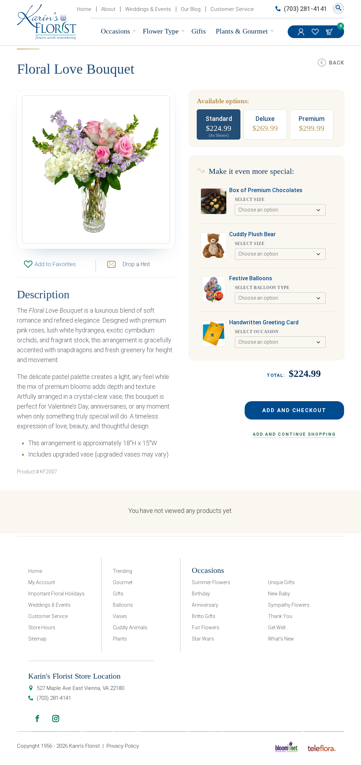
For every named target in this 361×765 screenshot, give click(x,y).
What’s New (281, 639)
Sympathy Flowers (289, 605)
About (108, 9)
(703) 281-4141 (305, 8)
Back (336, 63)
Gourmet (123, 582)
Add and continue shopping (294, 434)
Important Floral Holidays (56, 593)
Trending (122, 571)
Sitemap (37, 639)
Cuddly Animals (130, 627)
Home (84, 9)
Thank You (280, 616)
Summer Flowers (211, 582)
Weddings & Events (148, 9)
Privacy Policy (122, 746)
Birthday (201, 593)
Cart (330, 31)
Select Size (249, 199)
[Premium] (311, 124)
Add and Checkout (294, 410)
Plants (120, 639)
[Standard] (218, 124)
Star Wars (203, 639)
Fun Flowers (205, 627)
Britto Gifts (203, 616)
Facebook (37, 718)
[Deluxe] (265, 124)
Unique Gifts (281, 582)
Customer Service (232, 9)
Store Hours (41, 627)
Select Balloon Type (262, 287)
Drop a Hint (136, 264)
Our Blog (191, 9)
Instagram (55, 718)
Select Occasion (257, 331)
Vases (120, 616)
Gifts (198, 31)
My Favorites (316, 31)
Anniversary (205, 605)
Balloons (123, 605)
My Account (302, 31)
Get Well (277, 627)
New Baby (279, 593)
